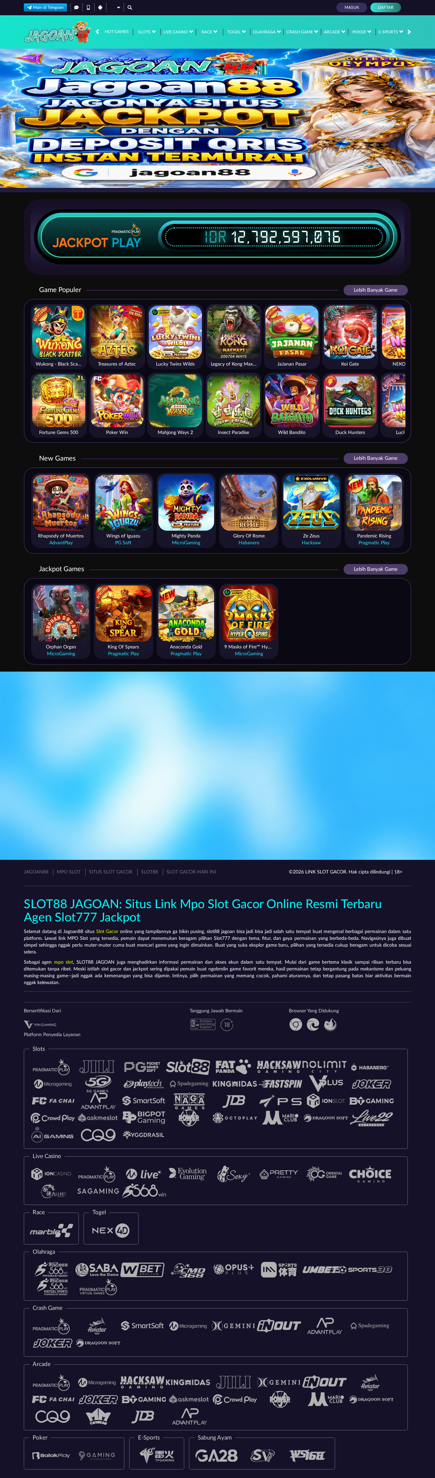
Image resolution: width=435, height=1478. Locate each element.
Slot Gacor (107, 931)
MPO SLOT (69, 872)
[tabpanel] (217, 118)
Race (207, 32)
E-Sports (389, 32)
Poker (359, 32)
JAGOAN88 (36, 872)
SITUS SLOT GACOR (111, 872)
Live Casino (176, 32)
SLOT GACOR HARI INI (191, 872)
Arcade (332, 32)
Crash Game (300, 32)
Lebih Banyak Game (376, 290)
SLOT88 (149, 872)
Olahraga (265, 32)
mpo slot (63, 962)
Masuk (352, 7)
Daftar (386, 7)
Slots (145, 32)
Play (126, 242)
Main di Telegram (48, 7)
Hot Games (117, 32)
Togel (234, 32)
